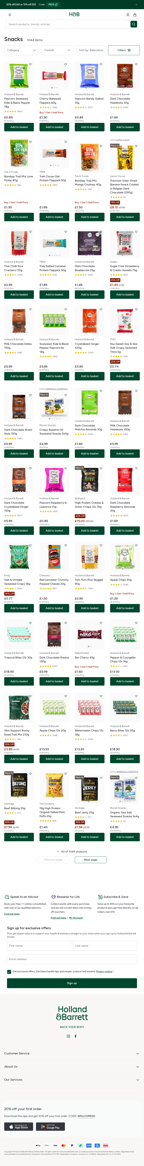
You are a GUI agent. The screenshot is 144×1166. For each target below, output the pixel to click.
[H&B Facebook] (75, 1036)
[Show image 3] (20, 87)
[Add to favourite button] (30, 64)
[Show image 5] (130, 169)
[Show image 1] (15, 87)
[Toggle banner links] (136, 4)
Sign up (72, 983)
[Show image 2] (18, 87)
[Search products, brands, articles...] (134, 24)
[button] (21, 50)
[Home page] (74, 14)
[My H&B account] (127, 15)
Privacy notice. (104, 971)
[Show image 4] (23, 87)
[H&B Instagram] (68, 1036)
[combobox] (68, 24)
